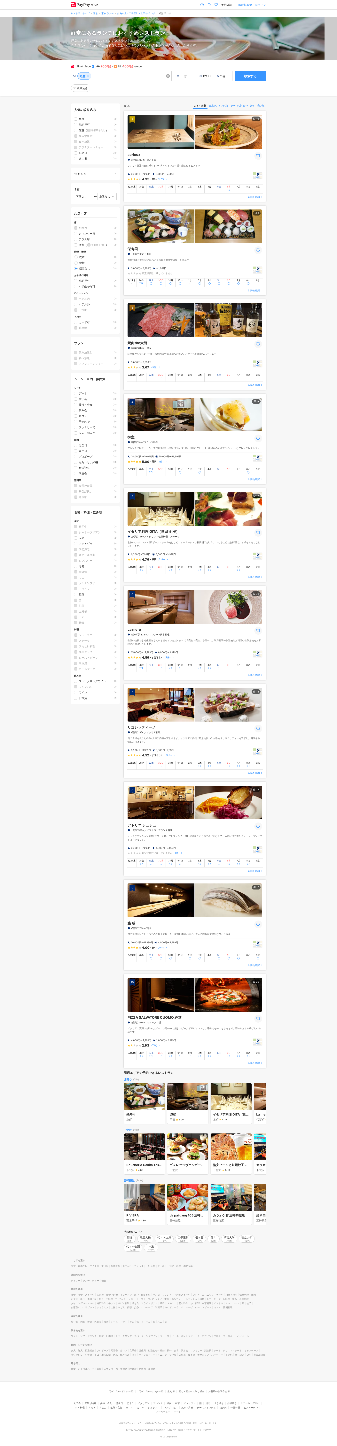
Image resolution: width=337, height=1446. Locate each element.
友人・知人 (77, 1350)
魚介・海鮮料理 (142, 1294)
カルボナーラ (172, 1307)
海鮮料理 (101, 1303)
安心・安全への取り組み (191, 1391)
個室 (134, 1354)
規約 (169, 1391)
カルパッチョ (190, 1299)
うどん (121, 1307)
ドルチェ (171, 1303)
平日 (96, 1354)
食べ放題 (239, 1354)
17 (257, 495)
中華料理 (206, 1303)
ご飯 (113, 1307)
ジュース (164, 1336)
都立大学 (188, 1266)
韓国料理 (227, 1307)
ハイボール (243, 1336)
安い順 (260, 105)
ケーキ (219, 1294)
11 (258, 401)
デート (217, 1350)
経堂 (178, 1266)
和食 (80, 1294)
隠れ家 (182, 1354)
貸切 (249, 1354)
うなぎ (92, 1407)
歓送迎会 (89, 1350)
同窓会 (114, 1350)
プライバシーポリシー (119, 1391)
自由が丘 (127, 1266)
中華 (166, 1299)
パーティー (217, 1354)
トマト (123, 1321)
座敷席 (151, 1368)
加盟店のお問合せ (217, 1391)
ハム (160, 1321)
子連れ (228, 1354)
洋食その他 (112, 1294)
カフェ (217, 1307)
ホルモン (176, 1299)
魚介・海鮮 (187, 1407)
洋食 (73, 1294)
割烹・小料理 (106, 1299)
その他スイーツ (182, 1294)
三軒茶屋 (129, 1180)
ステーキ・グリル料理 (218, 1299)
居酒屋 (100, 1294)
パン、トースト (137, 1299)
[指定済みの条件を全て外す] (168, 76)
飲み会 (184, 1350)
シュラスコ (154, 1407)
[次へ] (259, 1104)
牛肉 (131, 1321)
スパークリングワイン (146, 1336)
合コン (123, 1350)
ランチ (86, 1280)
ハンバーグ (147, 1307)
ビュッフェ (189, 1403)
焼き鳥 (135, 1303)
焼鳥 (162, 1303)
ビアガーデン (251, 1407)
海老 (106, 1321)
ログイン (260, 4)
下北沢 (128, 1130)
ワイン (74, 1336)
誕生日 (142, 1350)
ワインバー (121, 1299)
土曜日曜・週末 (109, 1354)
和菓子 (158, 1307)
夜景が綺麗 (259, 1354)
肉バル (129, 1407)
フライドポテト (149, 1303)
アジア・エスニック (203, 1294)
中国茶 (217, 1336)
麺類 (202, 1299)
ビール (175, 1336)
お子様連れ (84, 1368)
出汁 (82, 1299)
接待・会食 (173, 1350)
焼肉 (253, 1294)
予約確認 (226, 4)
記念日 (207, 1350)
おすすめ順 (200, 105)
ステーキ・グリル (250, 1403)
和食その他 (231, 1294)
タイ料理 (80, 1407)
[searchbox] (121, 76)
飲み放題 (124, 1354)
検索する (250, 76)
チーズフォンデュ (206, 1407)
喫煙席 (133, 1368)
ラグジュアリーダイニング (153, 1354)
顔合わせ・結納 (156, 1350)
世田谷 (128, 1079)
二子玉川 (139, 1266)
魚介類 (74, 1321)
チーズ (114, 1321)
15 (257, 887)
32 (257, 593)
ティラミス (102, 1307)
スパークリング (123, 1336)
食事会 (191, 1354)
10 (257, 118)
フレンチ (167, 1294)
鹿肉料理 (183, 1303)
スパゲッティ (155, 1299)
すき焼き (218, 1403)
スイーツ (89, 1294)
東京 (73, 1266)
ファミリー (196, 1350)
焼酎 (101, 1336)
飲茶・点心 (133, 1307)
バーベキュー (163, 1411)
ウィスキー (229, 1336)
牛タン (111, 1303)
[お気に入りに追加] (258, 156)
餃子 (249, 1303)
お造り (74, 1299)
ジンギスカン (170, 1407)
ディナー (75, 1280)
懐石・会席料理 (240, 1299)
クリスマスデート (232, 1350)
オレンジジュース (190, 1336)
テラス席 (96, 1368)
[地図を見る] (257, 175)
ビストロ (218, 1303)
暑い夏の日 (77, 1354)
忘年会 (88, 1354)
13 (257, 691)
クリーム (146, 1321)
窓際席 (142, 1368)
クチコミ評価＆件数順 (242, 105)
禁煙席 (123, 1368)
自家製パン (77, 1307)
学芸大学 (115, 1266)
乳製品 (97, 1321)
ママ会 (172, 1354)
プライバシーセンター (149, 1391)
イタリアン (126, 1294)
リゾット (89, 1307)
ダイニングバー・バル (82, 1303)
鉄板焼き (232, 1403)
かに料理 (195, 1303)
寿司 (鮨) (92, 1299)
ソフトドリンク (88, 1336)
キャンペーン (251, 1350)
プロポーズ (102, 1350)
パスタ (156, 1294)
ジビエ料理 (123, 1303)
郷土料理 (244, 1294)
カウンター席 (111, 1368)
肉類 (82, 1321)
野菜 (89, 1321)
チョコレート (232, 1303)
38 (257, 981)
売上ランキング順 (218, 105)
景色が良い (203, 1354)
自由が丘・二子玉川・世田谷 (93, 1266)
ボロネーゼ (187, 1307)
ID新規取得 (245, 4)
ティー (95, 1280)
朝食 (103, 1280)
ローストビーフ (203, 1307)
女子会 (133, 1350)
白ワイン (206, 1336)
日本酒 (109, 1336)
